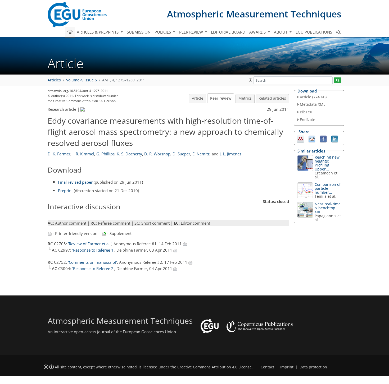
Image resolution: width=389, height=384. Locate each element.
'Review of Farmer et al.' (89, 243)
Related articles (272, 98)
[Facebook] (323, 138)
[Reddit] (311, 138)
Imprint (286, 367)
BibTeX (306, 111)
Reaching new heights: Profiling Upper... (327, 163)
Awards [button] (258, 32)
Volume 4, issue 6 (81, 80)
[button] (250, 80)
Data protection (313, 367)
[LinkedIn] (334, 138)
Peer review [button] (191, 32)
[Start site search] (337, 80)
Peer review (220, 98)
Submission (139, 32)
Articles (54, 80)
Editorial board (228, 32)
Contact (267, 367)
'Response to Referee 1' (93, 250)
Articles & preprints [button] (98, 32)
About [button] (281, 32)
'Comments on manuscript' (92, 262)
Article (197, 98)
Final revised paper (75, 182)
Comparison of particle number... (328, 188)
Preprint (65, 190)
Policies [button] (163, 32)
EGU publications (314, 32)
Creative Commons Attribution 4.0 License (214, 367)
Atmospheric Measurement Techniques (254, 14)
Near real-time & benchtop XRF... (328, 207)
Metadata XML (312, 104)
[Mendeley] (300, 138)
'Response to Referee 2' (93, 268)
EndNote (307, 119)
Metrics (245, 98)
